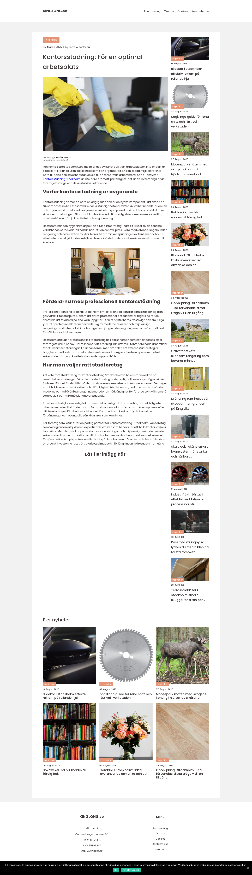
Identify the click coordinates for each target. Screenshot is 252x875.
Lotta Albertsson (79, 47)
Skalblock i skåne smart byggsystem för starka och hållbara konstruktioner (189, 451)
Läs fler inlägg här (105, 454)
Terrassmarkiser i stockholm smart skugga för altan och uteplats (187, 595)
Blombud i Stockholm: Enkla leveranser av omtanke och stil (188, 260)
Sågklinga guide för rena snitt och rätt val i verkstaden (190, 121)
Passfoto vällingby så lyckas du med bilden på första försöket (190, 547)
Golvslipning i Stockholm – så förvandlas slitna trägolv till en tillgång (190, 308)
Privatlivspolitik (131, 869)
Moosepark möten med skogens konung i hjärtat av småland (189, 169)
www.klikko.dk (95, 851)
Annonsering (151, 11)
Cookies (182, 11)
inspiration (51, 39)
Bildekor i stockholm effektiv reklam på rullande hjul (186, 74)
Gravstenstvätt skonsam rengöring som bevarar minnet (190, 356)
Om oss (169, 11)
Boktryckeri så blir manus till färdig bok (187, 214)
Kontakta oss (200, 11)
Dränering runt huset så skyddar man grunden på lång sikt (189, 403)
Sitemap (160, 849)
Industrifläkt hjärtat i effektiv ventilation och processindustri (189, 499)
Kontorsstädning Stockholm (61, 179)
